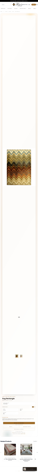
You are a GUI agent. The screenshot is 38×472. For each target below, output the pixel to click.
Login (29, 4)
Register (33, 4)
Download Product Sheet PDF (19, 432)
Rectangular (17, 11)
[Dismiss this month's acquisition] (36, 467)
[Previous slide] (4, 167)
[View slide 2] (19, 317)
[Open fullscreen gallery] (19, 167)
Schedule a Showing (19, 429)
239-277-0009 (23, 433)
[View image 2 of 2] (21, 356)
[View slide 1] (18, 317)
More (35, 8)
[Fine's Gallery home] (17, 4)
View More (35, 441)
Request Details (28, 426)
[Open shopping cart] (36, 5)
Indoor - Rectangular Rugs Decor (10, 457)
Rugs (13, 11)
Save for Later (19, 431)
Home (1, 11)
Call (11, 426)
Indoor (10, 11)
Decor (6, 11)
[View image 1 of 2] (16, 356)
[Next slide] (34, 167)
